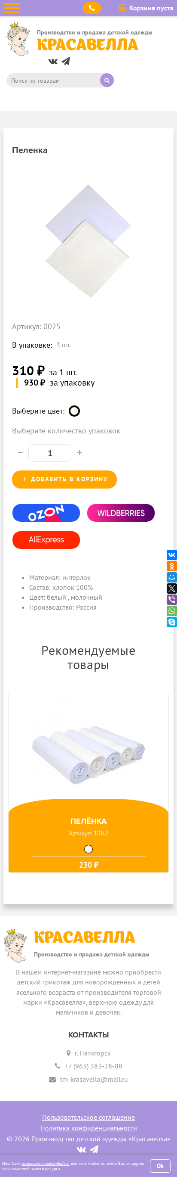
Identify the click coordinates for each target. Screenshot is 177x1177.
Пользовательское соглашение (88, 1117)
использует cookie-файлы (45, 1163)
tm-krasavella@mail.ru (94, 1079)
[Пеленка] (88, 236)
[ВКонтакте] (172, 555)
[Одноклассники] (172, 566)
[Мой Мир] (172, 577)
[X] (172, 588)
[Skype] (172, 622)
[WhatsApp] (172, 611)
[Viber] (172, 600)
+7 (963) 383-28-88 (93, 1066)
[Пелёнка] (88, 753)
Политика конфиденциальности (88, 1128)
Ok (160, 1166)
